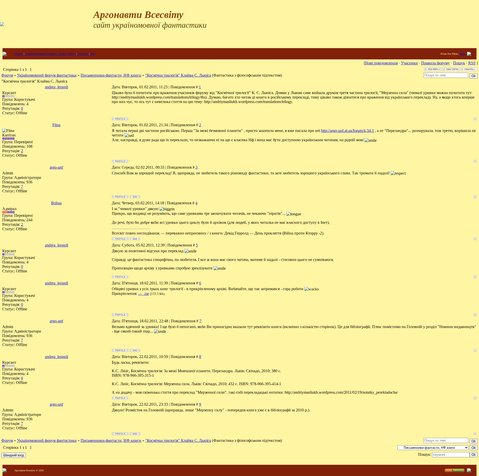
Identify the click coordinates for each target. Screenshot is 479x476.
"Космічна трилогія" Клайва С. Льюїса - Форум (50, 53)
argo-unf (56, 167)
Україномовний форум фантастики (47, 75)
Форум (7, 75)
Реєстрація (83, 53)
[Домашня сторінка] (134, 196)
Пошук (459, 63)
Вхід (93, 53)
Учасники (409, 63)
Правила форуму (435, 63)
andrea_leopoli (56, 87)
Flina (56, 125)
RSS (462, 53)
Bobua (56, 203)
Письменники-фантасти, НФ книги (111, 75)
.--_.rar (143, 293)
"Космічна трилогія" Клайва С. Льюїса (178, 75)
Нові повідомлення (381, 63)
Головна (18, 53)
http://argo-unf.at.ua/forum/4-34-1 (347, 130)
